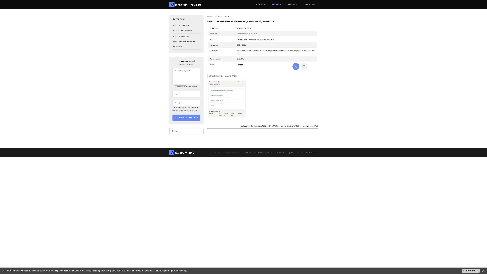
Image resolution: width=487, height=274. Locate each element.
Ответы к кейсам (181, 36)
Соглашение (279, 152)
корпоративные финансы (247, 34)
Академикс (183, 152)
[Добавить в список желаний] (304, 66)
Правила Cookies (295, 152)
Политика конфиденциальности (258, 152)
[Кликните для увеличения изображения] (227, 99)
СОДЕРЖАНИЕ (216, 76)
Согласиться (470, 271)
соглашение (189, 108)
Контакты (310, 152)
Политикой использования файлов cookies (164, 271)
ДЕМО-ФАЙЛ (231, 76)
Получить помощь (186, 117)
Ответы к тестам (181, 26)
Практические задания (184, 41)
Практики (177, 47)
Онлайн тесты (186, 4)
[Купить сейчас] (295, 66)
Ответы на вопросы (182, 31)
